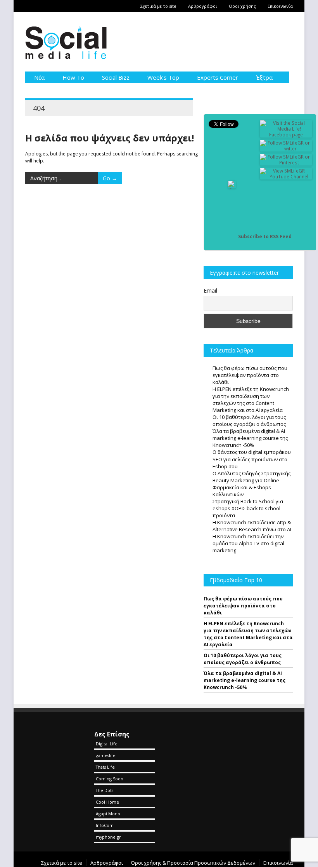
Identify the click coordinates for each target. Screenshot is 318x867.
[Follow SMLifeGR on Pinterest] (286, 163)
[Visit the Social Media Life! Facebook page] (286, 135)
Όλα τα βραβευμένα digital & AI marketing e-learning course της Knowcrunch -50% (244, 680)
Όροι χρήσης (242, 6)
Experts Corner (217, 77)
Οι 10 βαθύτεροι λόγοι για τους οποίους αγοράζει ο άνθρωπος (243, 659)
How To (73, 77)
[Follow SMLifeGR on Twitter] (286, 149)
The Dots (104, 790)
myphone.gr (108, 837)
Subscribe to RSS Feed (265, 236)
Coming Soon (109, 779)
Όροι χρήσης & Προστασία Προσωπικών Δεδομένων (193, 862)
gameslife (106, 755)
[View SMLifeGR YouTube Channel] (286, 177)
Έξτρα (264, 77)
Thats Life (105, 767)
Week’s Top (163, 77)
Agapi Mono (108, 813)
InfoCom (105, 825)
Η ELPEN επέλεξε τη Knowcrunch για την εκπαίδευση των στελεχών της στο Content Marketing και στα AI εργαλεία (248, 634)
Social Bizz (116, 77)
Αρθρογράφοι (202, 6)
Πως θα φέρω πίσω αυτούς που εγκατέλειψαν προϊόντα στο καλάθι (243, 605)
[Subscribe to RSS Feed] (232, 236)
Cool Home (107, 802)
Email (210, 290)
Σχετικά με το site (158, 6)
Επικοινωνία (280, 6)
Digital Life (107, 744)
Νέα (39, 77)
